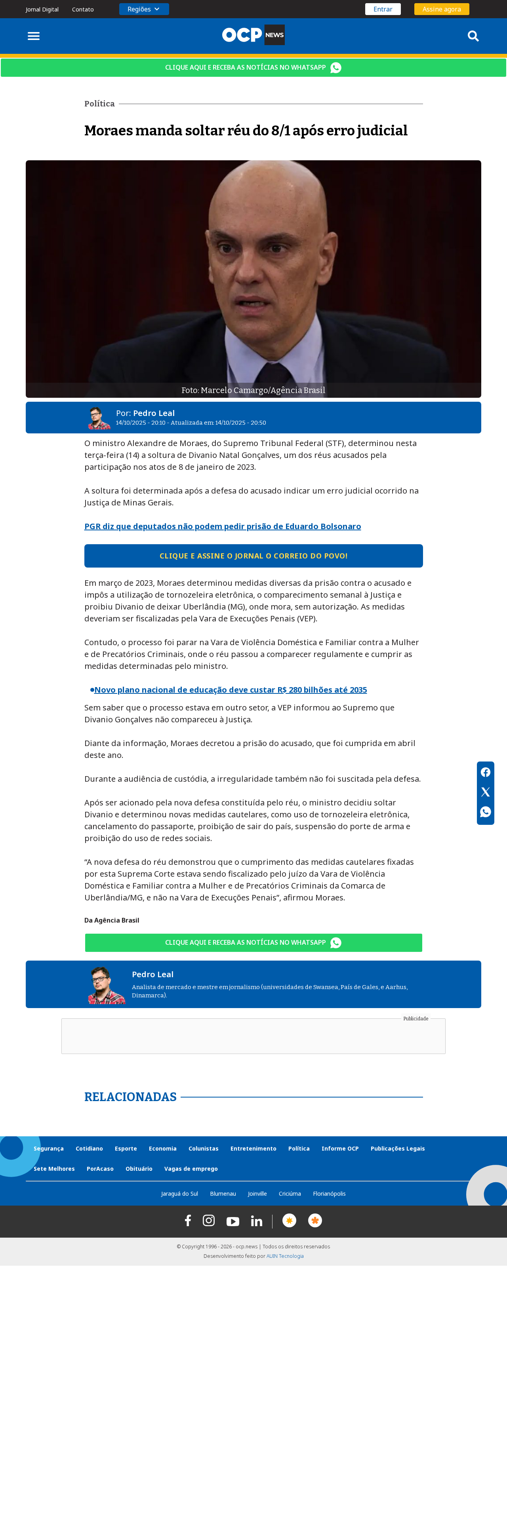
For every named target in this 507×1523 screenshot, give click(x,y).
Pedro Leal (154, 413)
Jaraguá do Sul (179, 1193)
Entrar (383, 9)
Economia (163, 1148)
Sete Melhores (54, 1168)
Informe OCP (340, 1148)
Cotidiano (89, 1148)
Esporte (126, 1148)
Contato (83, 9)
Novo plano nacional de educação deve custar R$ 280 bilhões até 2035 (230, 689)
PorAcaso (100, 1168)
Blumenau (223, 1193)
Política (299, 1148)
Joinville (257, 1193)
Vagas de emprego (191, 1168)
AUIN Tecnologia (285, 1256)
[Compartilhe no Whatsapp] (486, 813)
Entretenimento (253, 1148)
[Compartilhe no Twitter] (486, 793)
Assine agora (442, 9)
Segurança (49, 1148)
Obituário (139, 1168)
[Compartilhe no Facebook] (486, 773)
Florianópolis (329, 1193)
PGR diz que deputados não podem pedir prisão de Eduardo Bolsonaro (222, 526)
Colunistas (204, 1148)
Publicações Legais (398, 1148)
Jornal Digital (42, 9)
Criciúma (290, 1193)
